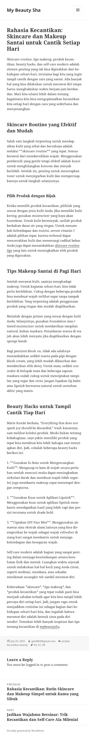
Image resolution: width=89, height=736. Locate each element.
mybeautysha (49, 626)
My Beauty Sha (24, 10)
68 (43, 645)
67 (39, 645)
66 (35, 645)
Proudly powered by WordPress (25, 730)
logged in (33, 665)
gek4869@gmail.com (43, 641)
